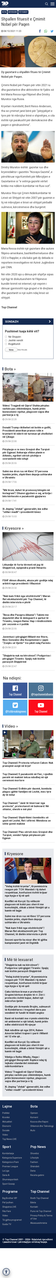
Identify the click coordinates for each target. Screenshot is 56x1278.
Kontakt (34, 1207)
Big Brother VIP (9, 1198)
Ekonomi (6, 1126)
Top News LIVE (9, 1139)
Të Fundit (23, 12)
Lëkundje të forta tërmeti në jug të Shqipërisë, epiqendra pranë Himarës (24, 568)
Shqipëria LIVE (9, 1207)
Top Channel (15, 694)
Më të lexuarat (20, 959)
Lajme (7, 1106)
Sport (6, 1147)
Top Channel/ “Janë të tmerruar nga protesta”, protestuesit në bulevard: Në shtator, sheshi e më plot (25, 806)
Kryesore (12, 12)
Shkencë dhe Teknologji (42, 1126)
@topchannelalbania (42, 694)
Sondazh (12, 321)
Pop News (38, 1147)
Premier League (10, 1166)
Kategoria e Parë (10, 1162)
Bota (4, 12)
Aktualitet (7, 1121)
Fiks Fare (6, 1211)
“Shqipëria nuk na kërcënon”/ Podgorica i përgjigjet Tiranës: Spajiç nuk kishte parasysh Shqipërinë (26, 661)
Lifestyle (34, 1157)
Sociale (5, 1130)
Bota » (10, 369)
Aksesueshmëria (38, 1223)
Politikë (5, 1113)
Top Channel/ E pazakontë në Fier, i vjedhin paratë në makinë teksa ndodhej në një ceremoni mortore (27, 777)
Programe (10, 1191)
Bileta (33, 1202)
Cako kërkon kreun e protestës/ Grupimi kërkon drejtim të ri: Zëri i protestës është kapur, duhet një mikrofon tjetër (25, 996)
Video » (11, 726)
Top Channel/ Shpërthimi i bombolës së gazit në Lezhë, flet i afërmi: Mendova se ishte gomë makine (26, 820)
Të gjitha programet (12, 1220)
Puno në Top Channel (40, 1211)
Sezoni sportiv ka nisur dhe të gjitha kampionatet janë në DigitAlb (26, 941)
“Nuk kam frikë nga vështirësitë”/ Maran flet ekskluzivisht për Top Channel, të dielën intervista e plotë (26, 601)
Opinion (34, 1113)
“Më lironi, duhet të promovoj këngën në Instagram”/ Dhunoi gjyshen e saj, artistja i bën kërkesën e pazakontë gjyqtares (27, 495)
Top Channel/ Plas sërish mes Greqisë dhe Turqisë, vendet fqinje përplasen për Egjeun (27, 835)
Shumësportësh (10, 1179)
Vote (11, 350)
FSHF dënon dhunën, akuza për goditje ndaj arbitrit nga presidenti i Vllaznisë (27, 584)
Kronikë (6, 1117)
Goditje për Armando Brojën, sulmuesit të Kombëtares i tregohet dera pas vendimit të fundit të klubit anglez (27, 1009)
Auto (32, 1130)
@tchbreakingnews (15, 711)
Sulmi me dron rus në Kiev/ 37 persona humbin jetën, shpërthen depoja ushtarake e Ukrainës (27, 476)
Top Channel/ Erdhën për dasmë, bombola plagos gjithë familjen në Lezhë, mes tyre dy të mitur (26, 791)
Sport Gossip (8, 1184)
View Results (22, 350)
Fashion (34, 1162)
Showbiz (34, 1153)
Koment (34, 1117)
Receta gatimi (37, 1175)
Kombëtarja (8, 1153)
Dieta (32, 1171)
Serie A (5, 1175)
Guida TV (6, 1224)
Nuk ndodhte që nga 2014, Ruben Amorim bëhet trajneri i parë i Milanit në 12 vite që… (26, 1033)
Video (5, 1134)
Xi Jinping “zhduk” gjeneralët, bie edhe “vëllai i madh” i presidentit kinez (25, 512)
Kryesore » (14, 528)
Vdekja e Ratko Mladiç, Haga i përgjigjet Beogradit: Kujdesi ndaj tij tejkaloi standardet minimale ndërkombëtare (26, 1061)
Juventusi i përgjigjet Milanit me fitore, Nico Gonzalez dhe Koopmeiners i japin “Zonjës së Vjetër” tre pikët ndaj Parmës (26, 642)
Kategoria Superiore (12, 1157)
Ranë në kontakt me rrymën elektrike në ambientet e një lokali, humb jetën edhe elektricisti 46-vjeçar (27, 1021)
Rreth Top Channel (39, 1198)
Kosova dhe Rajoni (39, 1121)
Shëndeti (34, 1166)
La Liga (5, 1171)
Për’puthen (7, 1202)
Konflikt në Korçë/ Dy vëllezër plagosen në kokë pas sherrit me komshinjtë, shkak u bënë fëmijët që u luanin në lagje (27, 906)
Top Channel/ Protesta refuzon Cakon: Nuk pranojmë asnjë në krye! (27, 764)
